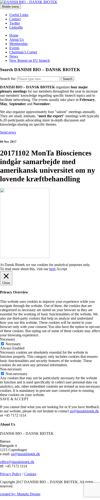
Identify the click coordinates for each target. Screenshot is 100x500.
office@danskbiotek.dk (17, 462)
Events (14, 48)
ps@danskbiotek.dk (84, 411)
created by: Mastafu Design (20, 494)
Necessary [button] (7, 339)
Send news (8, 132)
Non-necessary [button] (11, 369)
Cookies (30, 474)
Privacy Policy (10, 474)
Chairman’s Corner (23, 52)
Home (13, 35)
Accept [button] (62, 269)
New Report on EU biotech (29, 60)
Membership (18, 44)
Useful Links (18, 15)
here (52, 269)
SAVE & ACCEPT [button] (14, 399)
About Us (16, 39)
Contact (15, 19)
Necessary (13, 344)
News (13, 56)
